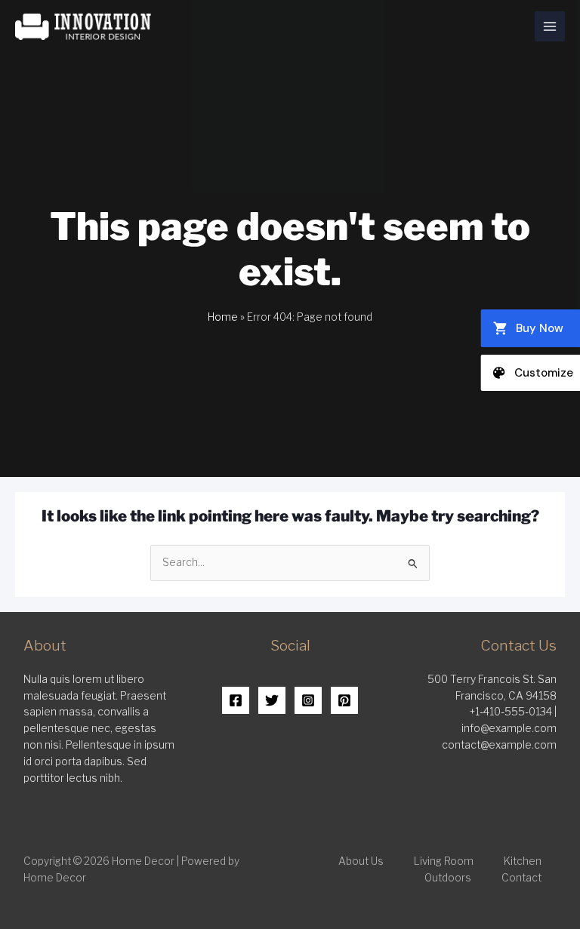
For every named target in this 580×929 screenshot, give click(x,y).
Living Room (444, 861)
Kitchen (522, 861)
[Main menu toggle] (550, 26)
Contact (521, 878)
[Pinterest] (344, 700)
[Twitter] (271, 700)
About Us (361, 861)
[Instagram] (308, 700)
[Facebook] (235, 700)
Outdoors (447, 878)
